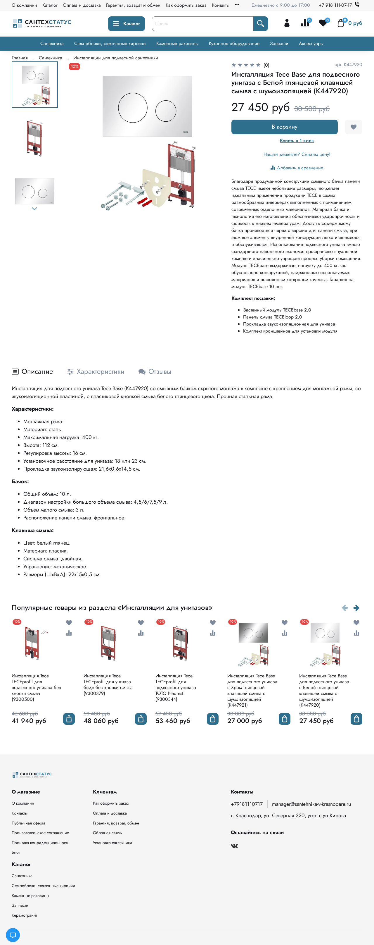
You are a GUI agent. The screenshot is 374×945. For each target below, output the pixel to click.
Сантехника (52, 43)
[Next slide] (35, 209)
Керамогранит (24, 915)
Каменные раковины (177, 43)
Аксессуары (311, 43)
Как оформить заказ (186, 5)
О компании (24, 5)
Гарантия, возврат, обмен (116, 823)
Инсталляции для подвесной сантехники (115, 57)
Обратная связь (107, 833)
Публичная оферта (28, 823)
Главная (20, 57)
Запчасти (279, 43)
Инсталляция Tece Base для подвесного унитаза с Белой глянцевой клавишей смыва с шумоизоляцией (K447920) (324, 690)
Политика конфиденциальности (41, 843)
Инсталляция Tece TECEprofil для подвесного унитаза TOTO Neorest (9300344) (175, 687)
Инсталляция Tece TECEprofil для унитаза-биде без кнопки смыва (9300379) (108, 684)
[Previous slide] (79, 139)
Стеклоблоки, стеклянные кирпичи (110, 43)
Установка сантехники (112, 843)
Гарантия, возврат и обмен (133, 5)
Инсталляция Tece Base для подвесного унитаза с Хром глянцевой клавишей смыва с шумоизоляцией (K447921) (252, 690)
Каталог (50, 5)
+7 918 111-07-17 (335, 5)
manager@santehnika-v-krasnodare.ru (311, 804)
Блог (16, 852)
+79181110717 (247, 804)
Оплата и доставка (82, 5)
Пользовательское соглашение (40, 833)
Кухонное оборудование (234, 43)
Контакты (220, 5)
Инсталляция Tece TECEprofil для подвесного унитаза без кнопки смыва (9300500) (36, 687)
